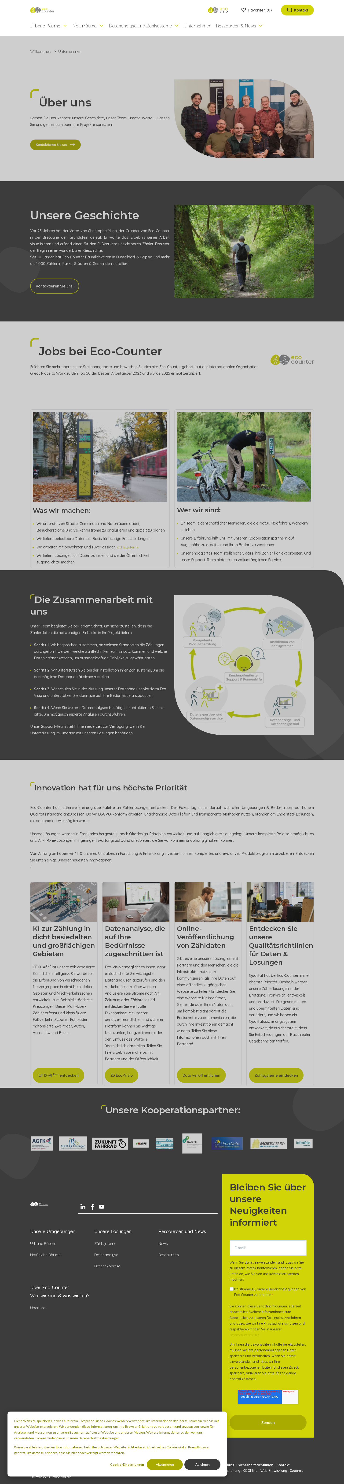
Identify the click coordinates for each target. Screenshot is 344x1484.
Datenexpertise (107, 1266)
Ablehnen (202, 1464)
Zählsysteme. (128, 547)
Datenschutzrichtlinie (244, 1335)
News (163, 1243)
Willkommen (40, 51)
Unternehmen (197, 26)
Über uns (38, 1307)
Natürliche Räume (45, 1254)
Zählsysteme (105, 1243)
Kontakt (283, 1465)
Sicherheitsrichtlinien (255, 1465)
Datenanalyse (106, 1254)
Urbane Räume (43, 1243)
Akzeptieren (165, 1464)
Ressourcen (168, 1254)
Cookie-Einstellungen (127, 1464)
